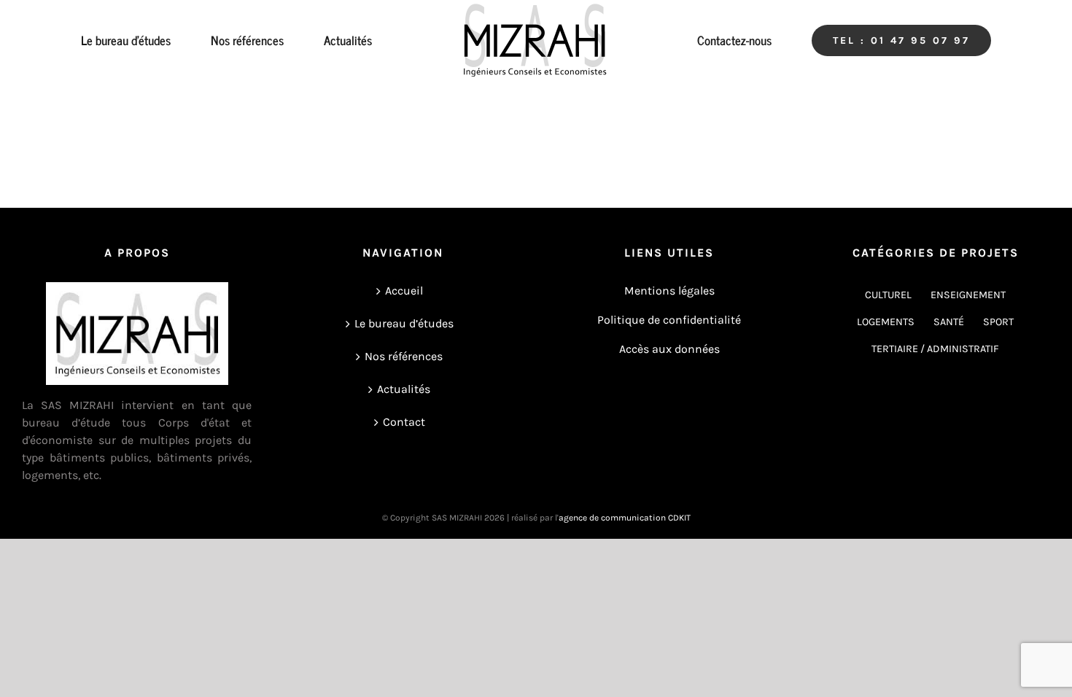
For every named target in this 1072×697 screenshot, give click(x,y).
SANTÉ (948, 322)
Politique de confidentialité (669, 320)
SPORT (998, 322)
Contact (404, 422)
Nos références (404, 356)
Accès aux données (669, 349)
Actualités (403, 389)
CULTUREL (888, 295)
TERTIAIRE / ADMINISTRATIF (935, 349)
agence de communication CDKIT (625, 518)
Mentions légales (669, 290)
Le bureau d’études (404, 323)
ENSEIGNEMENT (968, 295)
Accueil (404, 290)
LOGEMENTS (885, 322)
